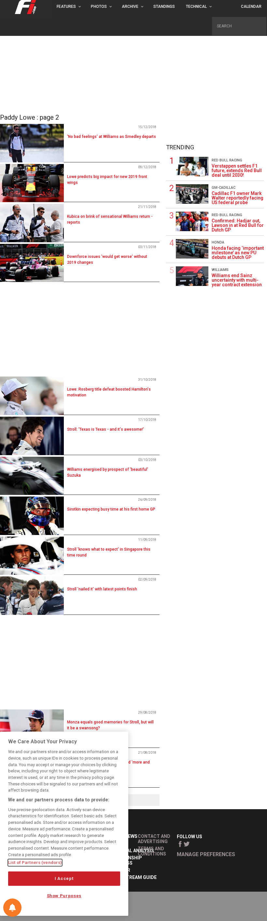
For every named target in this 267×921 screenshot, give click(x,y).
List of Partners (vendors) (35, 862)
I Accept (64, 878)
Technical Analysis (130, 850)
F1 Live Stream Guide (131, 877)
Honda (218, 242)
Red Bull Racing (227, 160)
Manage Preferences (206, 854)
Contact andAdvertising (154, 839)
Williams (220, 270)
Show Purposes (64, 895)
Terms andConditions (152, 851)
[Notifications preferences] (12, 908)
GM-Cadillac (223, 188)
